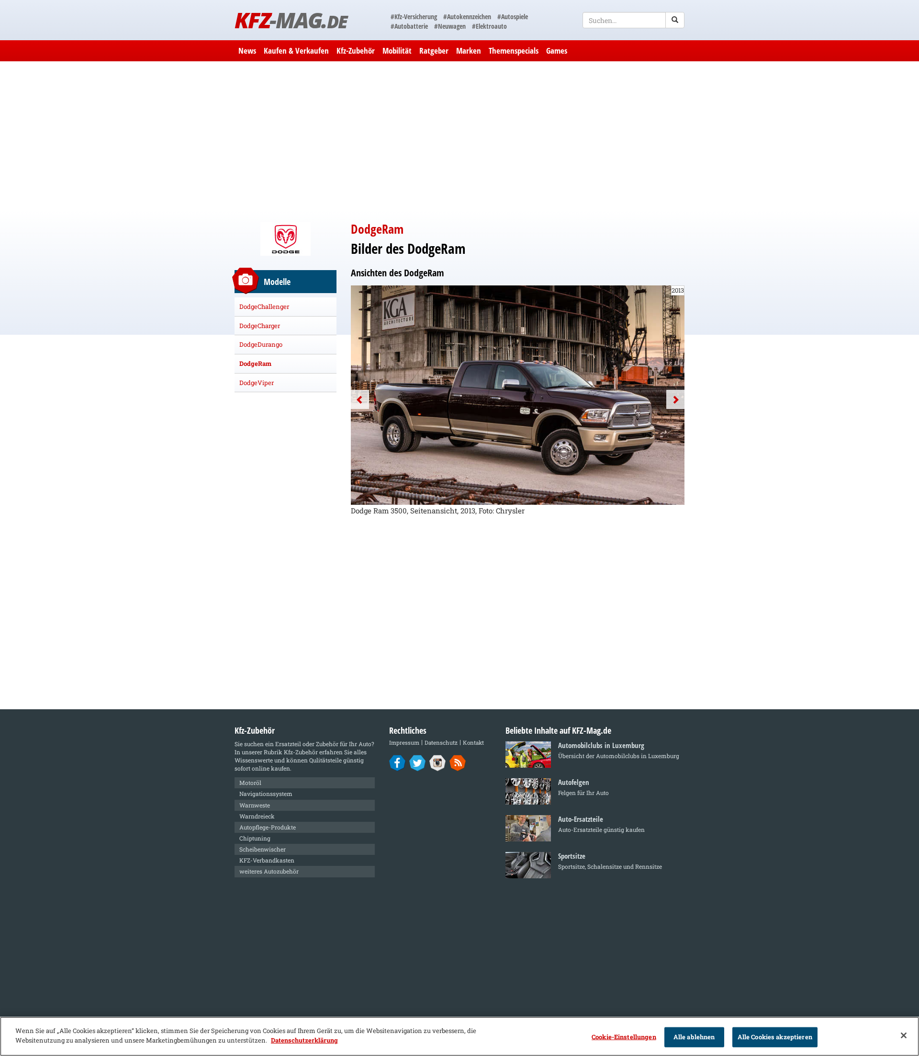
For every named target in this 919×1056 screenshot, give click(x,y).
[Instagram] (437, 762)
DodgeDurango (260, 344)
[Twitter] (417, 762)
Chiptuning (254, 838)
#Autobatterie (409, 26)
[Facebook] (397, 762)
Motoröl (250, 782)
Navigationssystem (265, 793)
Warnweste (254, 805)
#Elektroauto (489, 26)
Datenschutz (441, 742)
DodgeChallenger (264, 306)
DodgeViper (256, 382)
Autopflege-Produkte (267, 827)
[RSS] (457, 762)
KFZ (291, 19)
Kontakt (473, 742)
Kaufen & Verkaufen (296, 50)
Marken (468, 50)
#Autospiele (512, 16)
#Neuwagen (450, 26)
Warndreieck (257, 816)
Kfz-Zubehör (355, 50)
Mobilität (397, 50)
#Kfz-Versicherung (414, 16)
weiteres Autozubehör (269, 871)
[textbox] (633, 20)
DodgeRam (255, 363)
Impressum (404, 742)
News (247, 50)
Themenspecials (513, 50)
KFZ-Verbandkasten (266, 860)
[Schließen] (903, 1035)
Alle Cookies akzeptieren (775, 1037)
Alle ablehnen (694, 1037)
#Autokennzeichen (467, 16)
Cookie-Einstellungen (624, 1037)
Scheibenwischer (262, 849)
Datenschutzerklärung (304, 1039)
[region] (459, 1036)
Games (556, 50)
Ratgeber (433, 50)
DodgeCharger (259, 325)
